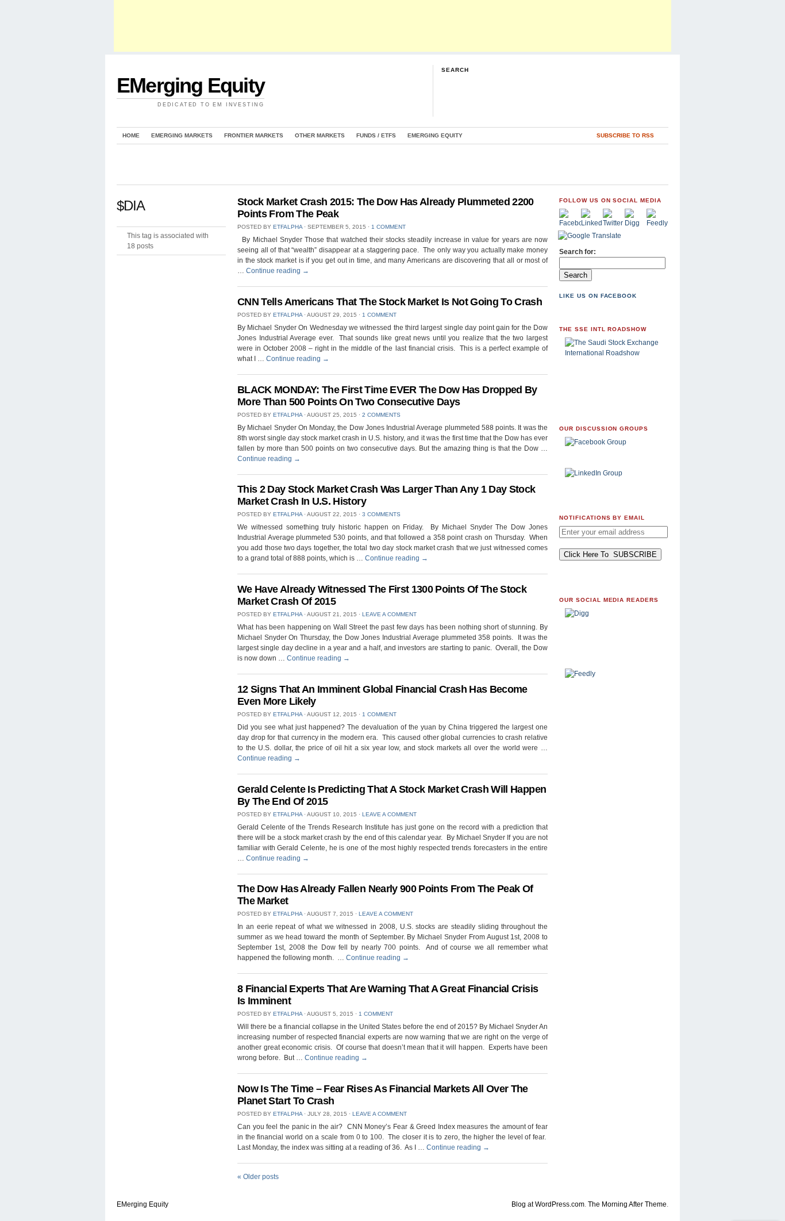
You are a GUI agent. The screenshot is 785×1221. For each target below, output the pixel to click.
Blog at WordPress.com (547, 1204)
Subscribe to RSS (625, 135)
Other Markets (320, 135)
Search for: (577, 252)
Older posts (258, 1177)
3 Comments (381, 514)
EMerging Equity (190, 85)
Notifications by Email (602, 517)
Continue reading (277, 271)
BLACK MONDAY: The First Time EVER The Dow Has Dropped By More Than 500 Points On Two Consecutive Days (387, 396)
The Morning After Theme (627, 1204)
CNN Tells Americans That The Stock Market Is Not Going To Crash (389, 302)
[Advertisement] (392, 26)
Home (131, 135)
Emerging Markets (182, 135)
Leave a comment (389, 614)
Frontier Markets (253, 135)
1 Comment (388, 227)
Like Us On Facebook (598, 296)
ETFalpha (287, 227)
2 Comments (381, 415)
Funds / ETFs (376, 135)
